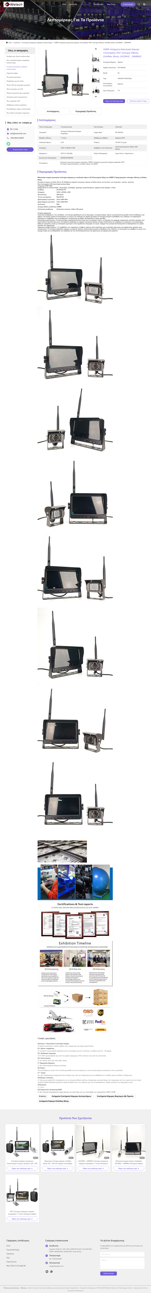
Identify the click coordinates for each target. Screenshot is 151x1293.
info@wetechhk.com (18, 133)
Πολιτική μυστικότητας (11, 1288)
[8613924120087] (51, 1272)
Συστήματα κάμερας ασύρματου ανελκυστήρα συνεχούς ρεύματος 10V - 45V (22, 1162)
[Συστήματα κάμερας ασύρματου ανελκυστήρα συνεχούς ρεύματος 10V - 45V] (22, 1142)
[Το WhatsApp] (8, 144)
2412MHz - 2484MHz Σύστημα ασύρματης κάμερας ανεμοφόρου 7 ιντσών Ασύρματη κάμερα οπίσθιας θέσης (93, 1162)
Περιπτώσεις (12, 1262)
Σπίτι (64, 4)
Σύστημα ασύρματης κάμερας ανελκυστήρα (37, 42)
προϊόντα (85, 4)
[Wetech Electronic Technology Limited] (14, 4)
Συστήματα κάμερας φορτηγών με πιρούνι (115, 1096)
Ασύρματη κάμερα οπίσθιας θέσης (54, 1101)
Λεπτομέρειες (53, 111)
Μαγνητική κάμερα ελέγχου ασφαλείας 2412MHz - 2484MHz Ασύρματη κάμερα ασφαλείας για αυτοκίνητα (129, 1162)
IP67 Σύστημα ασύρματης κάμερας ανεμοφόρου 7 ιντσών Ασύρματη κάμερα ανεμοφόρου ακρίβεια (22, 1213)
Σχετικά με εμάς (74, 4)
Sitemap (23, 1288)
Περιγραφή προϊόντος (86, 111)
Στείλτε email (108, 1273)
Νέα (8, 1258)
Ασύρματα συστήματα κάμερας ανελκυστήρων (71, 1096)
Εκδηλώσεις (98, 4)
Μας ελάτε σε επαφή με (112, 4)
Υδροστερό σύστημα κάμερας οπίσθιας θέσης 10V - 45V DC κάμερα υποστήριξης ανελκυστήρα (57, 1162)
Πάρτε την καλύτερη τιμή (114, 101)
